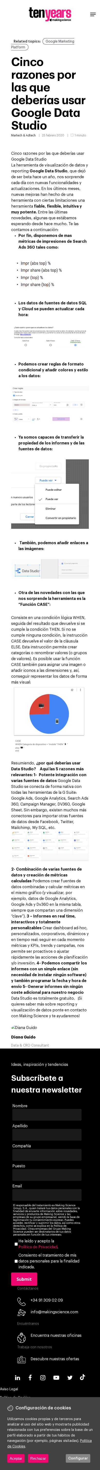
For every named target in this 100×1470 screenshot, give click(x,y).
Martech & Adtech (23, 135)
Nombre (19, 1106)
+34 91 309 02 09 (47, 1300)
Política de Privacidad (37, 1247)
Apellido (20, 1126)
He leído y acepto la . (38, 1244)
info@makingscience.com (54, 1312)
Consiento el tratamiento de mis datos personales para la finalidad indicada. (48, 1261)
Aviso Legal (9, 1389)
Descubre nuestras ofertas (55, 1359)
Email (17, 1186)
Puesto (18, 1166)
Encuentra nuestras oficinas (56, 1335)
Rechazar (38, 1458)
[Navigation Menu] (93, 14)
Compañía (21, 1146)
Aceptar (16, 1458)
